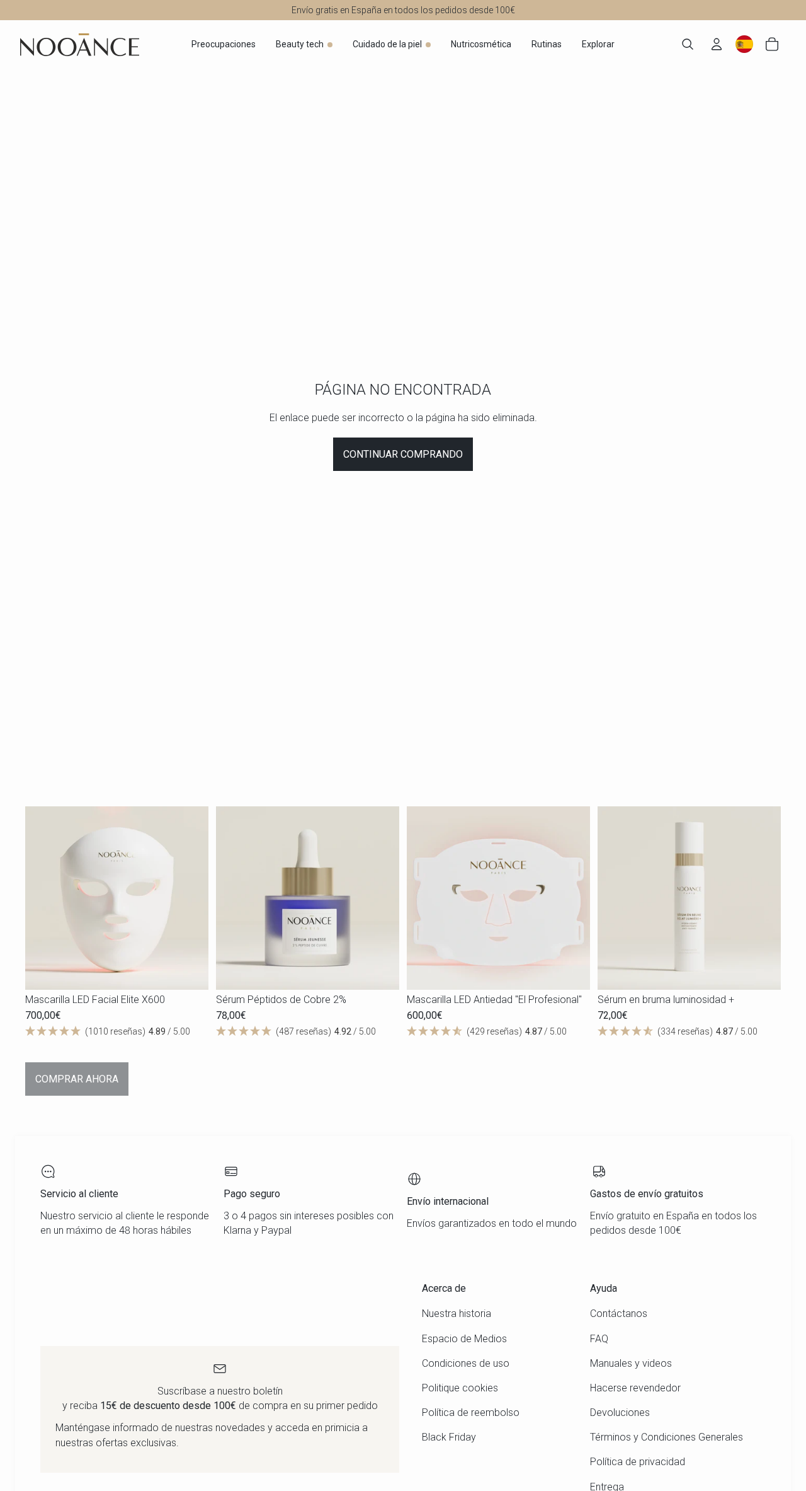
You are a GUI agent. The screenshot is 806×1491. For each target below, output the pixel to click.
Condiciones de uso (465, 1363)
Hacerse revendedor (635, 1388)
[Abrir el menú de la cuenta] (716, 44)
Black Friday (449, 1437)
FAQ (599, 1339)
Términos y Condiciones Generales (666, 1437)
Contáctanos (618, 1314)
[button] (116, 1032)
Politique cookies (460, 1388)
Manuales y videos (631, 1363)
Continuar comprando (403, 454)
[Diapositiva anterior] (44, 898)
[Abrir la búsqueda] (687, 44)
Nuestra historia (456, 1314)
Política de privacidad (637, 1462)
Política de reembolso (470, 1412)
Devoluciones (620, 1412)
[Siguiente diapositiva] (189, 898)
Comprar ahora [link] (76, 1079)
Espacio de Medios (464, 1339)
